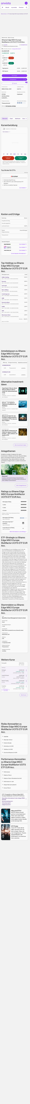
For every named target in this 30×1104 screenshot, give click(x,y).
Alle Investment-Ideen (20, 445)
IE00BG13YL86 (6, 372)
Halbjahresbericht (6, 804)
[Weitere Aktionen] (26, 670)
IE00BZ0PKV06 (6, 365)
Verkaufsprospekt (6, 803)
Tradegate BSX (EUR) (16, 48)
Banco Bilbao (5, 290)
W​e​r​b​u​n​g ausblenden (19, 24)
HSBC (3, 306)
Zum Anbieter (22, 187)
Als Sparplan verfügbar (11, 106)
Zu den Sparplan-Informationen (18, 253)
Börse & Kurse (4, 13)
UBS (3, 311)
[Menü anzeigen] (2, 7)
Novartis (4, 281)
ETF (8, 13)
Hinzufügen (14, 75)
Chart (11, 118)
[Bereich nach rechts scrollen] (26, 118)
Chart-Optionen (6, 131)
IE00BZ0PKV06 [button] (24, 44)
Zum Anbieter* (22, 244)
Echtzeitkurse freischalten (5, 690)
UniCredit (4, 285)
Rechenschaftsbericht (7, 801)
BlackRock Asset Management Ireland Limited (12, 46)
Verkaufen (11, 58)
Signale (15, 83)
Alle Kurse (17, 118)
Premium (21, 7)
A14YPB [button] (5, 44)
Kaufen (11, 63)
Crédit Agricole (5, 294)
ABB (3, 298)
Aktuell (7, 7)
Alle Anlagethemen (21, 485)
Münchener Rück (6, 315)
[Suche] (26, 7)
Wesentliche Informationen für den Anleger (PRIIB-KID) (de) (13, 799)
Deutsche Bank (6, 302)
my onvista (14, 7)
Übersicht (4, 118)
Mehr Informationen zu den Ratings (18, 531)
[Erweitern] (25, 79)
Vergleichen (13, 79)
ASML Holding (5, 277)
